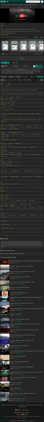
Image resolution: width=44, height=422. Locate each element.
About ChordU (4, 404)
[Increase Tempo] (10, 37)
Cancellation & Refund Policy (31, 404)
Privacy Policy (21, 404)
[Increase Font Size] (19, 80)
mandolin (15, 53)
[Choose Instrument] (26, 54)
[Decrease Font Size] (10, 80)
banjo (19, 53)
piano (7, 53)
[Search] (39, 1)
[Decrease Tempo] (2, 37)
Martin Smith (28, 4)
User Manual (40, 404)
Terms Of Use (15, 404)
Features (10, 404)
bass (23, 53)
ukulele (11, 53)
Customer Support (22, 406)
